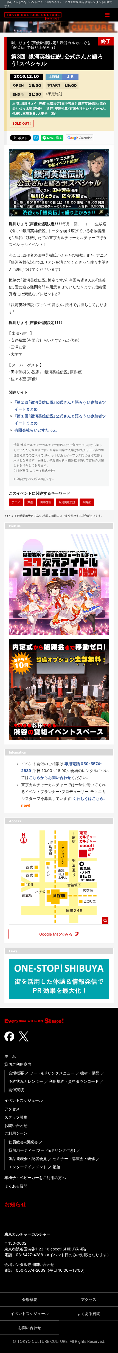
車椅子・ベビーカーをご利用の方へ (35, 1177)
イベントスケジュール (23, 1100)
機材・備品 (89, 1073)
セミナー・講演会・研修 (74, 1158)
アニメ (16, 502)
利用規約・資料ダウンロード (74, 1081)
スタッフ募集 (15, 1117)
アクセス (12, 1108)
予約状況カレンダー (26, 1081)
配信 (56, 1166)
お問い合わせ (15, 1125)
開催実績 (16, 1089)
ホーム (10, 1056)
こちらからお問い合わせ (50, 777)
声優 (30, 502)
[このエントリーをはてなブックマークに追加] (36, 137)
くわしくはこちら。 (89, 798)
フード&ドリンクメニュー (52, 1073)
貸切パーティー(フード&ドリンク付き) (42, 1150)
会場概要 (16, 1073)
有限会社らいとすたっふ (36, 430)
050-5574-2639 (31, 1270)
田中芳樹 (45, 502)
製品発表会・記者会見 (28, 1158)
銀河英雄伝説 (67, 502)
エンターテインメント (28, 1166)
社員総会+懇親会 (23, 1142)
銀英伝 (87, 502)
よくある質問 (15, 1186)
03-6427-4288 (29, 1254)
